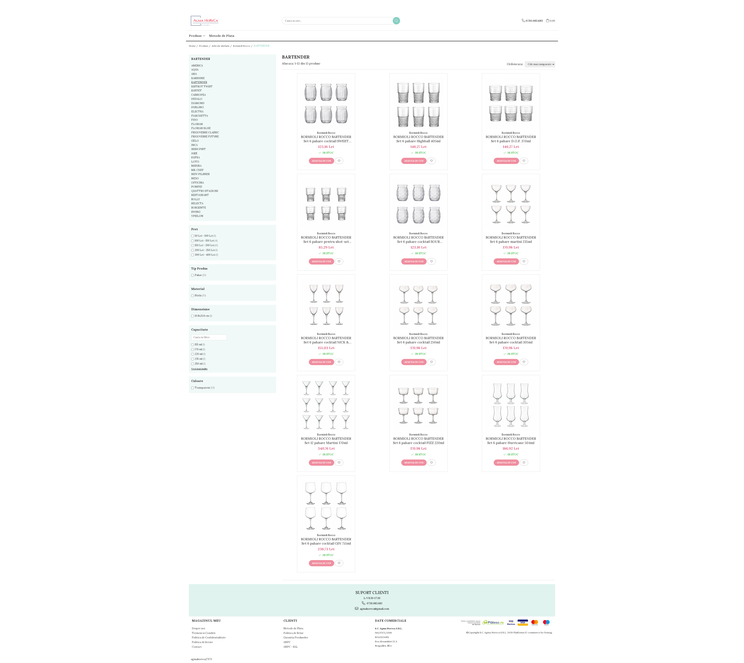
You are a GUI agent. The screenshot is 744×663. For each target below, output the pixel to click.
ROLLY (195, 199)
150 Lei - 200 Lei (204, 245)
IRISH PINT (198, 149)
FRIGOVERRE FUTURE (205, 136)
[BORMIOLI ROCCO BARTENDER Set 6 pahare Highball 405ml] (418, 103)
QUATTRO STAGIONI (204, 191)
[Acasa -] (208, 21)
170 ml (198, 349)
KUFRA (195, 157)
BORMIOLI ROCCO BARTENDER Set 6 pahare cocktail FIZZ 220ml (418, 440)
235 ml (198, 358)
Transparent (202, 387)
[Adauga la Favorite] (339, 161)
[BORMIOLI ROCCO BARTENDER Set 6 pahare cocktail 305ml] (511, 304)
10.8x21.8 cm (202, 315)
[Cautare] (396, 20)
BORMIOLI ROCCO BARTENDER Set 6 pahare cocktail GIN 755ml (326, 541)
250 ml (198, 363)
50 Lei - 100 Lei (204, 235)
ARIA (194, 74)
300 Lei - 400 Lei (205, 254)
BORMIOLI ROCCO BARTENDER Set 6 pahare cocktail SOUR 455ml (418, 239)
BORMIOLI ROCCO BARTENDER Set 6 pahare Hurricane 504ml (511, 440)
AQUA (194, 69)
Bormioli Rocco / (243, 45)
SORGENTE (198, 207)
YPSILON (197, 216)
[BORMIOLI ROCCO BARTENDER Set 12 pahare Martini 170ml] (326, 405)
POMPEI (196, 186)
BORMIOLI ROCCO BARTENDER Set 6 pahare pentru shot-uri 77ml (326, 239)
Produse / (205, 45)
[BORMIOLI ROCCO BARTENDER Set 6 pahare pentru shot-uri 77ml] (326, 204)
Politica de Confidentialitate (209, 637)
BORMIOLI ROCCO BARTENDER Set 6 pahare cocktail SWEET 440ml (326, 139)
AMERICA (197, 65)
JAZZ (194, 153)
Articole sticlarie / (222, 45)
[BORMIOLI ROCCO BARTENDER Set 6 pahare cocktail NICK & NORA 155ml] (326, 304)
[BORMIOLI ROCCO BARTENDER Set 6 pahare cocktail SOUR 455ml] (418, 204)
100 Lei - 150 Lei (204, 240)
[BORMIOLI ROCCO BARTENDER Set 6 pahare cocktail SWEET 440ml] (326, 103)
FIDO (194, 120)
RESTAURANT (200, 195)
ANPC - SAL (290, 646)
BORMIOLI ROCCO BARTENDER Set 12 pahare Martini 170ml (326, 440)
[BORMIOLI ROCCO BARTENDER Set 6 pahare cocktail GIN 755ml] (326, 506)
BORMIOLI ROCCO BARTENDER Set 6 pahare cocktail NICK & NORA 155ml (326, 340)
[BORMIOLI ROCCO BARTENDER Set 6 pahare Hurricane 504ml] (511, 405)
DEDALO (196, 99)
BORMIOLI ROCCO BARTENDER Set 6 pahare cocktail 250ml (418, 340)
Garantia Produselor (295, 637)
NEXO (195, 178)
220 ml (198, 354)
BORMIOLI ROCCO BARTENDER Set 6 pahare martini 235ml (511, 239)
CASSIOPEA (198, 95)
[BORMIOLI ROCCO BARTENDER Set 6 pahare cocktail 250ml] (418, 304)
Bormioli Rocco (326, 132)
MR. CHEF (197, 170)
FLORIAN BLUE (201, 128)
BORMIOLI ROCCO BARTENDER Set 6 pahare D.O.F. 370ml (511, 139)
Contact (197, 646)
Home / (193, 45)
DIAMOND (197, 103)
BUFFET (196, 90)
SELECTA (197, 203)
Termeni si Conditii (203, 633)
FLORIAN (197, 124)
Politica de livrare (202, 642)
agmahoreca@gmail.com (374, 608)
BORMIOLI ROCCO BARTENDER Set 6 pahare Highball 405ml (418, 139)
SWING (195, 212)
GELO (195, 140)
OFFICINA (197, 182)
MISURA (196, 165)
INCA (194, 145)
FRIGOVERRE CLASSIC (205, 132)
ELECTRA (197, 111)
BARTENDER (199, 82)
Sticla (198, 295)
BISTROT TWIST (202, 86)
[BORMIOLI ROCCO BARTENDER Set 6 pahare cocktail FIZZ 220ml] (418, 405)
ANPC (287, 642)
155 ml (198, 344)
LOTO (195, 161)
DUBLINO (197, 107)
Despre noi (198, 628)
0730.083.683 (374, 603)
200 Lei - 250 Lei (205, 250)
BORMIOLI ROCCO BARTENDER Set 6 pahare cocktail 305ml (511, 340)
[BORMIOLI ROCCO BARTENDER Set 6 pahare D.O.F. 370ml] (511, 103)
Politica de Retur (293, 633)
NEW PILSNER (200, 174)
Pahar (198, 275)
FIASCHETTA (199, 115)
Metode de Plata (221, 36)
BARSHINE (198, 78)
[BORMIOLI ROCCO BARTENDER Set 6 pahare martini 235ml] (511, 204)
